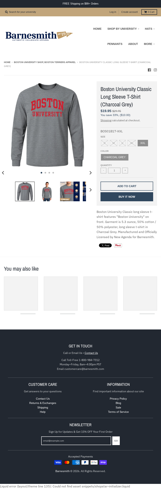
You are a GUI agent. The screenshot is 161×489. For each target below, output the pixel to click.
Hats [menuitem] (148, 28)
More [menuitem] (148, 43)
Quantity (106, 165)
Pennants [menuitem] (114, 43)
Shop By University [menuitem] (122, 28)
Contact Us (91, 353)
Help (43, 411)
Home (7, 62)
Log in (113, 12)
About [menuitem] (133, 43)
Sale (118, 407)
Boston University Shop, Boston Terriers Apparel (45, 62)
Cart (151, 12)
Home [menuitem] (97, 28)
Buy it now (127, 196)
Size (103, 136)
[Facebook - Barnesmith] (149, 70)
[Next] (90, 172)
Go (116, 441)
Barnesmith (62, 471)
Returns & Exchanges (42, 403)
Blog (118, 403)
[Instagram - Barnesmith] (155, 70)
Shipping (106, 120)
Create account (129, 12)
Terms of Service (118, 411)
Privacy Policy (118, 398)
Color (105, 151)
